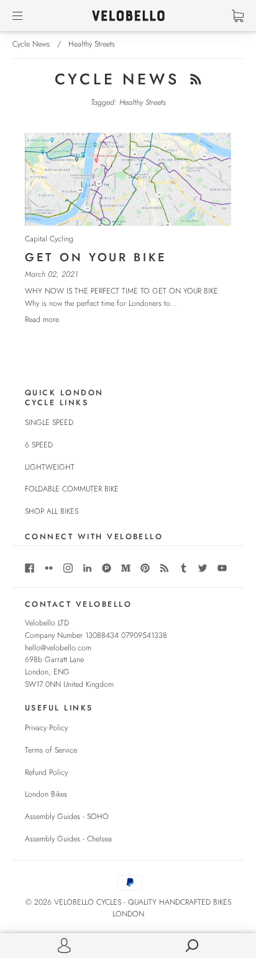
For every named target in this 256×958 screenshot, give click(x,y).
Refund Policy (46, 772)
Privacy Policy (46, 727)
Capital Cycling (49, 238)
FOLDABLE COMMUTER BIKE (72, 489)
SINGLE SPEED (49, 422)
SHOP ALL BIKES (51, 511)
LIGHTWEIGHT (50, 467)
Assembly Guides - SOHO (67, 816)
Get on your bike (96, 257)
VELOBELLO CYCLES (87, 902)
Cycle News (31, 44)
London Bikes (46, 794)
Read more (42, 319)
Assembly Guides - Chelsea (68, 838)
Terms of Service (51, 750)
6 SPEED (39, 444)
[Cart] (238, 15)
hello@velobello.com (58, 647)
